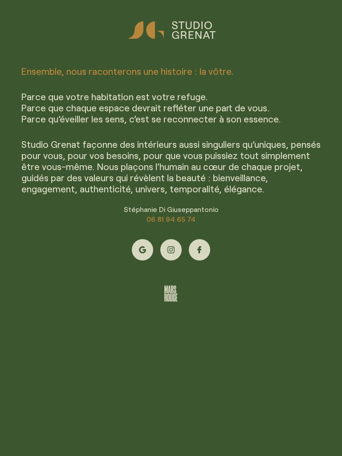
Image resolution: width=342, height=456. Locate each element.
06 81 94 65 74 (171, 219)
